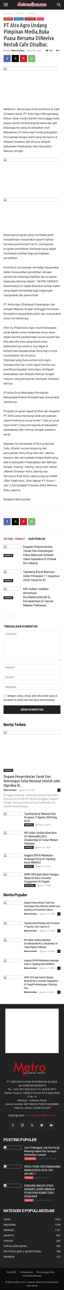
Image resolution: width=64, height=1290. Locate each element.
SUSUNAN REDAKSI (32, 1275)
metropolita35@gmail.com (40, 1115)
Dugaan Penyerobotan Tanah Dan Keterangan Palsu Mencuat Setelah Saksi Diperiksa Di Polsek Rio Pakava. (39, 555)
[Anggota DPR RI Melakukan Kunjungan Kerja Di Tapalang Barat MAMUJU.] (12, 860)
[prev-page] (6, 614)
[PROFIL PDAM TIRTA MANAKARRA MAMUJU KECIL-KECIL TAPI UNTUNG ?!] (12, 1171)
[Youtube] (51, 1125)
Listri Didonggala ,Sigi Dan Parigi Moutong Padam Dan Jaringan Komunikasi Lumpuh (42, 1151)
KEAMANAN (30, 1158)
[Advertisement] (32, 1031)
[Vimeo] (41, 1125)
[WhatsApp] (31, 58)
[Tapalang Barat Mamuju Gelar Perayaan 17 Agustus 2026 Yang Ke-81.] (12, 576)
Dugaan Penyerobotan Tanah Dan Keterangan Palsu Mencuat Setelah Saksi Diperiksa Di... (32, 780)
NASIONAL (30, 19)
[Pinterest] (23, 58)
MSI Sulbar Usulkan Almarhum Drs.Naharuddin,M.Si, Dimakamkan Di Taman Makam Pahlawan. (38, 597)
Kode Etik (11, 1272)
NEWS (40, 19)
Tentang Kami (26, 1272)
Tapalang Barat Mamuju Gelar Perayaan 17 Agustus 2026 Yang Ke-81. (41, 576)
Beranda (8, 13)
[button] (5, 5)
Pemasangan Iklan (45, 1272)
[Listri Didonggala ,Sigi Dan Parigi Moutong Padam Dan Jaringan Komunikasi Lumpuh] (12, 1152)
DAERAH (20, 13)
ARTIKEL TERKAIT (14, 539)
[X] (15, 58)
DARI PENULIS (36, 539)
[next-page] (11, 614)
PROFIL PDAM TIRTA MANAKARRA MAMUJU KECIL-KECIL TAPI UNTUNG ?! (42, 1170)
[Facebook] (7, 58)
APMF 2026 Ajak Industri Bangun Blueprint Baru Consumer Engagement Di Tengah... (41, 878)
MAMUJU (31, 13)
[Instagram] (22, 1125)
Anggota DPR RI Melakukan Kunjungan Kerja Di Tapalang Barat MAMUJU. (39, 859)
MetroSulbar (18, 50)
